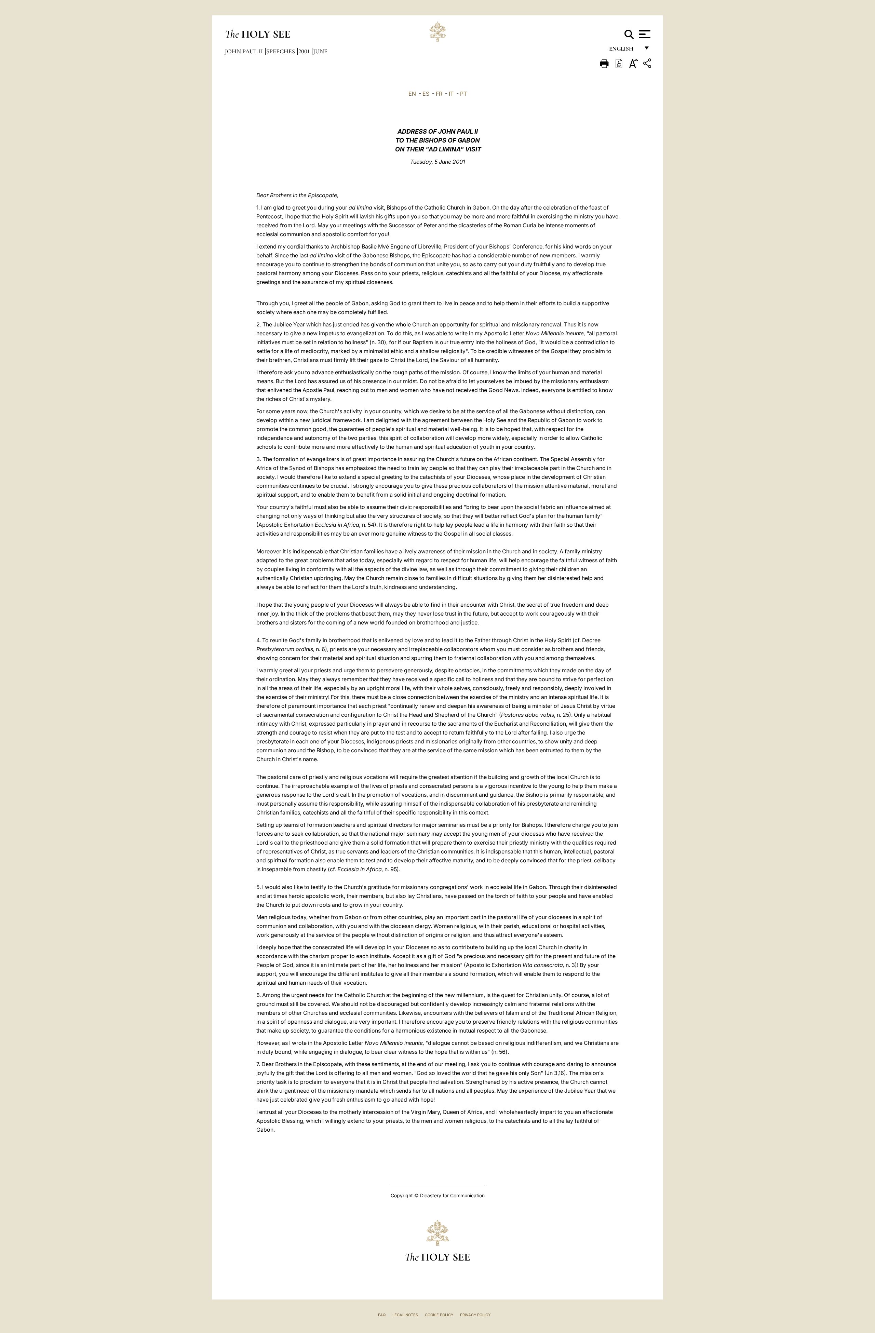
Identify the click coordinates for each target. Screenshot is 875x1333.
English (624, 50)
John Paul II (244, 51)
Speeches (281, 51)
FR (439, 93)
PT (463, 93)
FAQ (382, 1314)
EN (412, 93)
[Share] (648, 64)
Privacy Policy (475, 1314)
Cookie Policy (439, 1314)
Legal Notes (405, 1314)
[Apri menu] (643, 34)
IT (451, 93)
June (320, 51)
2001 (304, 51)
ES (425, 93)
